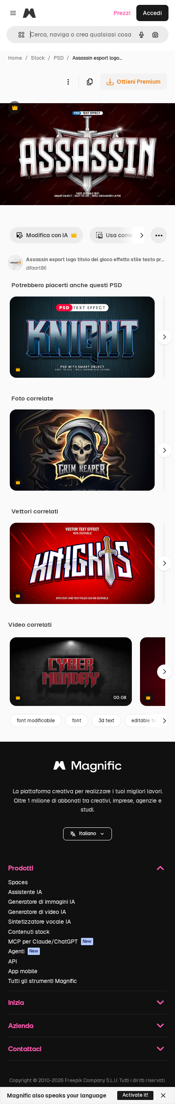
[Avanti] (141, 235)
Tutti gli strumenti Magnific (42, 981)
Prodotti (20, 868)
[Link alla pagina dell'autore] (15, 264)
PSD (58, 58)
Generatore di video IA (37, 912)
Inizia (16, 1002)
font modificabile (36, 720)
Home (15, 58)
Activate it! (135, 1095)
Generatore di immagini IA (41, 901)
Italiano (87, 833)
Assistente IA (25, 892)
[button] (87, 833)
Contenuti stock (29, 931)
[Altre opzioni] (68, 82)
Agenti (23, 951)
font (76, 720)
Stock (38, 58)
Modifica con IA (42, 237)
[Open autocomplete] (18, 35)
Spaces (18, 882)
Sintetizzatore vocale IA (39, 921)
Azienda (20, 1025)
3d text (106, 720)
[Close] (163, 1095)
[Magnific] (87, 767)
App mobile (22, 971)
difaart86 (36, 268)
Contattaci (25, 1048)
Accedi (152, 13)
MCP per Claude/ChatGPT (50, 941)
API (12, 961)
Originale (54, 109)
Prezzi (122, 13)
